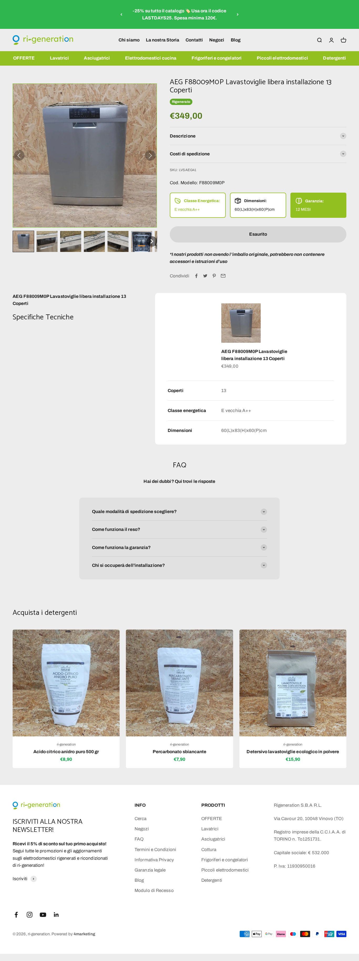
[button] (23, 241)
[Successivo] (238, 14)
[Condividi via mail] (223, 275)
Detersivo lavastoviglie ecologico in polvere (293, 751)
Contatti (194, 39)
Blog (235, 39)
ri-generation (66, 744)
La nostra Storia (162, 39)
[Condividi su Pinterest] (214, 275)
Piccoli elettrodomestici (282, 58)
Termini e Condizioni (155, 849)
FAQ (139, 839)
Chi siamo (129, 39)
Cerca (140, 818)
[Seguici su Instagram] (29, 914)
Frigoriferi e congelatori (217, 58)
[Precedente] (121, 14)
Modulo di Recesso (154, 890)
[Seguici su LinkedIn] (56, 914)
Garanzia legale (150, 870)
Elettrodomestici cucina (150, 58)
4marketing (84, 934)
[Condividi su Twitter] (205, 275)
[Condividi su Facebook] (196, 275)
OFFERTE (24, 58)
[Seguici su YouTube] (43, 914)
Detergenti (334, 58)
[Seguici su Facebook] (16, 914)
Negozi (216, 39)
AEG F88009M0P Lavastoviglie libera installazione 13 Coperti (254, 355)
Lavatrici (59, 58)
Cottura (209, 849)
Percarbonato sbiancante (180, 751)
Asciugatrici (97, 58)
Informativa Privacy (154, 859)
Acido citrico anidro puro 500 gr (66, 751)
